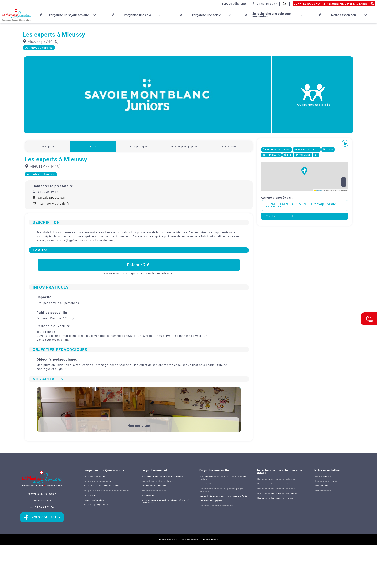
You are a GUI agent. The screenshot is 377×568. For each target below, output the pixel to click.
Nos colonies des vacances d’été (273, 484)
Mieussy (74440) (42, 41)
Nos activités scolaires (211, 484)
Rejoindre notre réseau (326, 481)
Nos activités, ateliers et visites (157, 481)
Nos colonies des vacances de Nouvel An (277, 493)
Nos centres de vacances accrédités (102, 485)
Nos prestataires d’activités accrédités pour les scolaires (223, 477)
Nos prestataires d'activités (155, 490)
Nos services (90, 495)
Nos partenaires (323, 485)
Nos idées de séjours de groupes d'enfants (162, 476)
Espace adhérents (168, 539)
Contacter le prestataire (284, 216)
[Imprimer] (345, 143)
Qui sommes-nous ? (324, 476)
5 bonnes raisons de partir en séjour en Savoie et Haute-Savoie (165, 501)
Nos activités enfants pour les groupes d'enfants (223, 496)
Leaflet (319, 190)
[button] (304, 173)
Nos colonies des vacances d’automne (276, 488)
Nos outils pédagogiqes (211, 500)
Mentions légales (190, 539)
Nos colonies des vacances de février (275, 498)
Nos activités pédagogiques (97, 481)
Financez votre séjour (94, 500)
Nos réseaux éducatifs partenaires (216, 505)
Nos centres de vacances (154, 485)
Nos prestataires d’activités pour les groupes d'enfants (222, 490)
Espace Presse (210, 539)
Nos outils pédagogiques (96, 504)
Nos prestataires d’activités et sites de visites (106, 490)
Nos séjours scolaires (94, 476)
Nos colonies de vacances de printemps (276, 479)
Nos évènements (323, 490)
